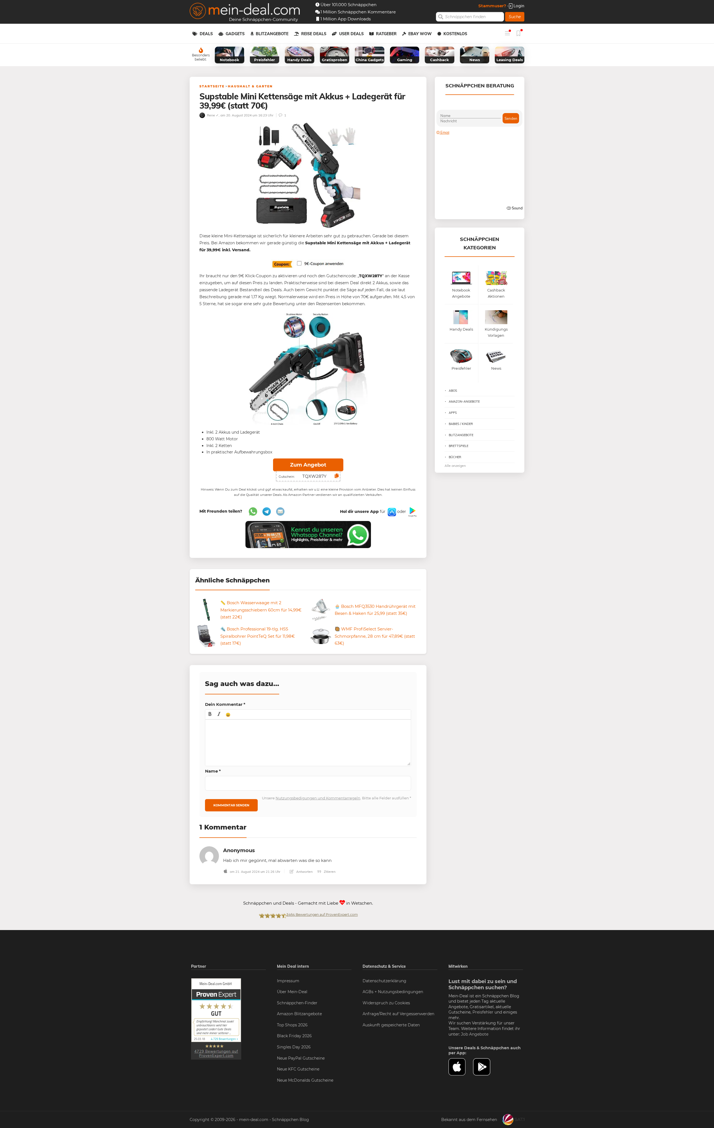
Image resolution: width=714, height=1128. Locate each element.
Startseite (212, 86)
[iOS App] (391, 511)
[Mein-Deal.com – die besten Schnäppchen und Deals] (245, 11)
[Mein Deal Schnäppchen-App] (485, 1067)
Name (213, 771)
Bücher (455, 457)
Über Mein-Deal (292, 991)
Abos (453, 391)
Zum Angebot (308, 465)
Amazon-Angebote (464, 401)
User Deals (351, 33)
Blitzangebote (272, 33)
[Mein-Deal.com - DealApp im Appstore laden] (460, 1067)
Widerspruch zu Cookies (386, 1002)
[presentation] (210, 714)
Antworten (304, 871)
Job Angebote (474, 1034)
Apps (453, 413)
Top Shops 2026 (292, 1024)
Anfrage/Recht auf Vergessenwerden (398, 1013)
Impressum (288, 980)
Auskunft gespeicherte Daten (391, 1024)
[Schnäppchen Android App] (412, 511)
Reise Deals (313, 33)
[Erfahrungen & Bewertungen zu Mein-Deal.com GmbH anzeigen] (216, 1018)
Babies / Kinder (461, 424)
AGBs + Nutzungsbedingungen (393, 991)
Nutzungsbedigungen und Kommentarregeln (318, 798)
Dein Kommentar (225, 704)
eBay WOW (420, 33)
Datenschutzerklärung (384, 980)
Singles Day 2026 (294, 1047)
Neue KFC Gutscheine (298, 1069)
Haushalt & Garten (250, 86)
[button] (210, 714)
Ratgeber (386, 33)
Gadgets (235, 33)
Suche (515, 16)
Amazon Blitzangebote (299, 1013)
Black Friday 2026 (294, 1035)
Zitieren (329, 871)
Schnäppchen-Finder (297, 1002)
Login (518, 5)
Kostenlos (455, 33)
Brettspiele (458, 446)
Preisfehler (482, 1012)
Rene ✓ (212, 115)
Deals (206, 33)
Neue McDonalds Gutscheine (305, 1080)
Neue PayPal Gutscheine (301, 1058)
